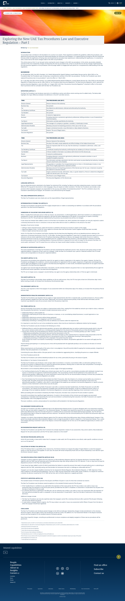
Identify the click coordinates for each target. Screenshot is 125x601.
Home (4, 8)
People (43, 3)
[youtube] (62, 573)
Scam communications (85, 588)
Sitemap (95, 588)
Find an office (100, 565)
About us (59, 3)
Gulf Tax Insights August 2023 (30, 8)
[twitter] (67, 568)
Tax (5, 552)
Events (11, 580)
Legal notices (40, 588)
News (11, 578)
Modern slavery (61, 588)
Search (112, 3)
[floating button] (119, 557)
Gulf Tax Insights (17, 8)
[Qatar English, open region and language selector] (117, 3)
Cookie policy (50, 588)
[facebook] (57, 568)
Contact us (99, 573)
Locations (12, 576)
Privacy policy (29, 588)
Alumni (12, 582)
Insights (67, 3)
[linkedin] (57, 573)
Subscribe (98, 569)
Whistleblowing (73, 588)
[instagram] (62, 568)
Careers (75, 3)
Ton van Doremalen (32, 48)
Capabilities (51, 3)
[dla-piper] (6, 3)
